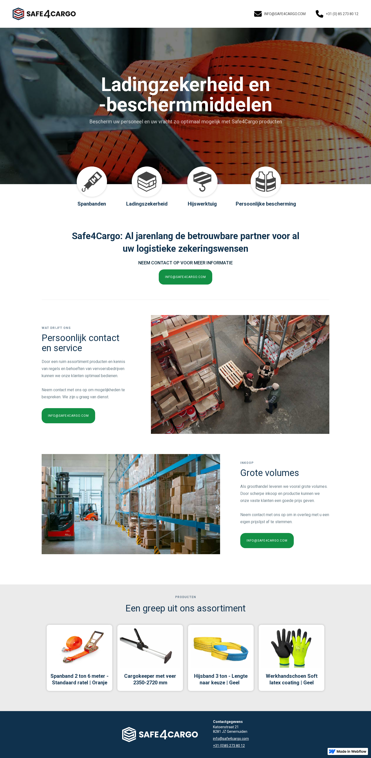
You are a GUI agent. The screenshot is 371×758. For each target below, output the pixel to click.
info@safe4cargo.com (231, 739)
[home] (44, 14)
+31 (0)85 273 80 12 (229, 746)
